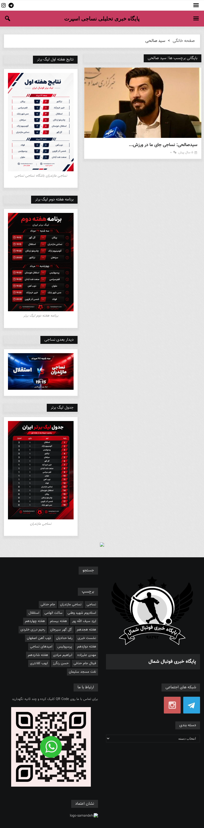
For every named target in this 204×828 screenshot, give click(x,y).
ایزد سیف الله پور (84, 621)
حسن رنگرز (61, 663)
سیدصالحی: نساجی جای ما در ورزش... (163, 145)
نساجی (91, 604)
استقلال (33, 613)
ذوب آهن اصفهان (39, 638)
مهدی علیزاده (86, 655)
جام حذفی (48, 604)
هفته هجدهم (86, 629)
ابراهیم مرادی (62, 655)
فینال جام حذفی (85, 663)
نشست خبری (87, 638)
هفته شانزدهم (38, 655)
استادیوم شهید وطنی (81, 613)
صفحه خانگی (184, 41)
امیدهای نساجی (41, 646)
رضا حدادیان (64, 638)
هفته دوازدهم (86, 646)
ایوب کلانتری (39, 663)
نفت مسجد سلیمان (82, 671)
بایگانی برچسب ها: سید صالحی (172, 58)
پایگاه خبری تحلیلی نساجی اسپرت (102, 18)
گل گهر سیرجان (61, 629)
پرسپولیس (64, 646)
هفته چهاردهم (35, 621)
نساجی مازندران (71, 604)
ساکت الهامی (53, 613)
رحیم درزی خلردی (32, 629)
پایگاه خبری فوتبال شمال (172, 661)
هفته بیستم (58, 621)
